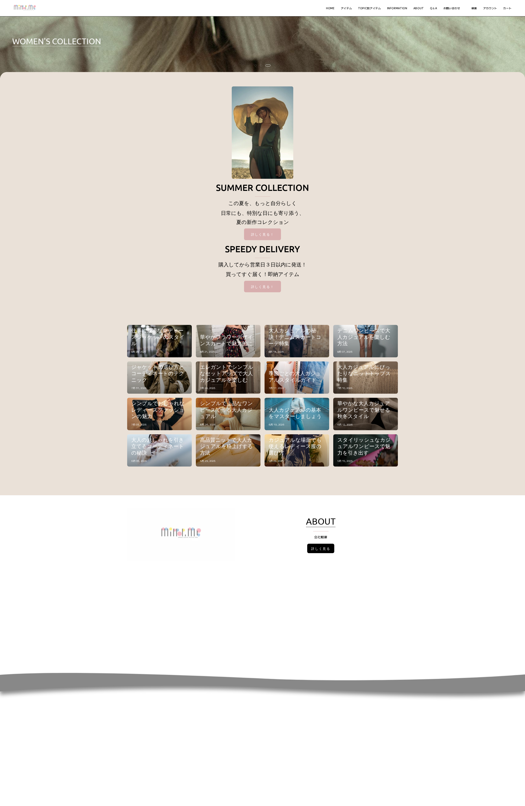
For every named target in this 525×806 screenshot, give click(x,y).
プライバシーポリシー (352, 712)
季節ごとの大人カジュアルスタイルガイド (295, 376)
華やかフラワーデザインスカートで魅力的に (226, 340)
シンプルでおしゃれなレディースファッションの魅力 (158, 409)
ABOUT (321, 521)
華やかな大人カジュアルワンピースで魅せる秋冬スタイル (363, 409)
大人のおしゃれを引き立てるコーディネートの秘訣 (157, 446)
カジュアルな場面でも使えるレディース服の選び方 (295, 446)
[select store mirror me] (24, 8)
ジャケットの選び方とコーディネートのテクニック (157, 373)
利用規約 (342, 726)
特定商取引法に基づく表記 (356, 719)
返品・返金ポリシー (351, 699)
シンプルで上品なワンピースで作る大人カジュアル (226, 409)
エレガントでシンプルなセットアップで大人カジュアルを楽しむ (226, 373)
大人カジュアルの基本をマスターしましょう (295, 413)
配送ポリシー (346, 706)
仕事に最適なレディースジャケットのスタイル (158, 336)
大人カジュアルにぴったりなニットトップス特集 (364, 373)
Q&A (228, 699)
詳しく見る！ (262, 234)
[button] (369, 8)
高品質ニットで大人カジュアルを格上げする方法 (226, 446)
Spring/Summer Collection (70, 41)
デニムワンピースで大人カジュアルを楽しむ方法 (363, 336)
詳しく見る (320, 548)
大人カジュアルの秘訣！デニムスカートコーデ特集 (295, 336)
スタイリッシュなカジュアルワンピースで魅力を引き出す (364, 446)
